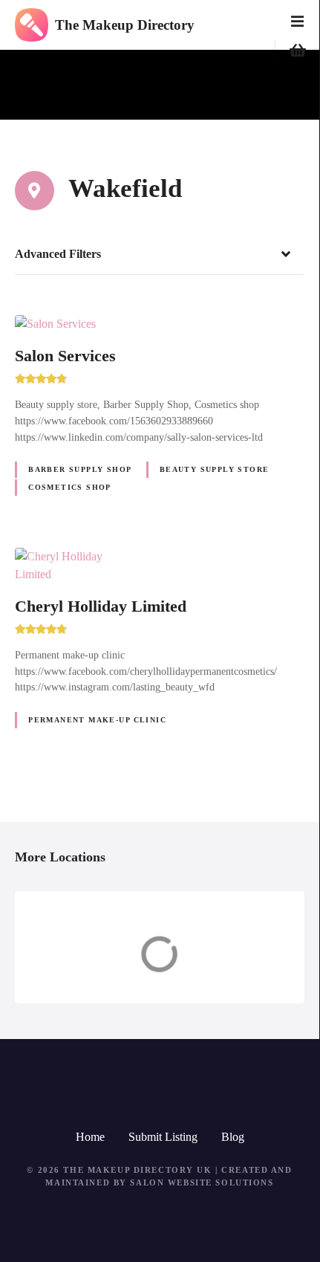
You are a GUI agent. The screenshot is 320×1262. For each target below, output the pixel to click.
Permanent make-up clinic (97, 720)
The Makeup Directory (125, 25)
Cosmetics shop (69, 487)
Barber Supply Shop (79, 469)
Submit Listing (162, 1136)
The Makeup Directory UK (137, 1169)
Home (90, 1136)
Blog (232, 1136)
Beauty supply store (215, 469)
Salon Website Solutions (201, 1182)
